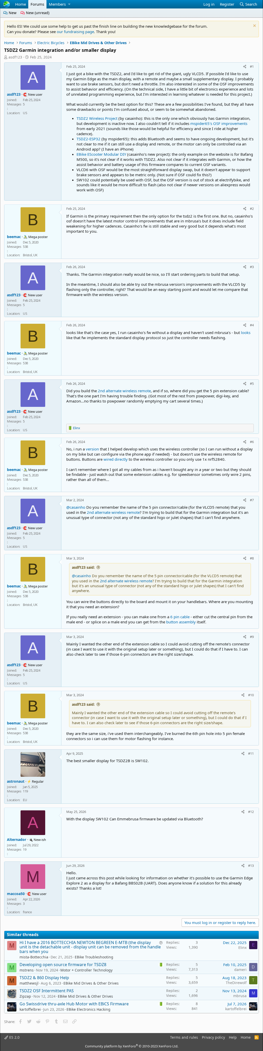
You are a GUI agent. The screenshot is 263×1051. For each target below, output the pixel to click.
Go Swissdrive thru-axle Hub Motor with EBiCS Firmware (74, 1004)
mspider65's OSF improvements (218, 123)
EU (25, 800)
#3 (252, 266)
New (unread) (37, 12)
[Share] (244, 66)
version (93, 448)
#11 (251, 753)
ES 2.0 (14, 1037)
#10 (251, 695)
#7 (252, 500)
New (12, 12)
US (25, 113)
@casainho (75, 507)
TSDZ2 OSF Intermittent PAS (47, 991)
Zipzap (25, 996)
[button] (69, 4)
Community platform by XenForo (131, 1046)
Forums (37, 4)
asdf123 (15, 57)
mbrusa (240, 995)
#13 (251, 865)
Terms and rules (184, 1037)
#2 (252, 208)
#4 (252, 325)
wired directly (116, 459)
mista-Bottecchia (34, 957)
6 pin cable (180, 616)
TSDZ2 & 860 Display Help (44, 977)
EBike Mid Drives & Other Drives (91, 983)
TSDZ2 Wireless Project (97, 118)
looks (245, 332)
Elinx (242, 947)
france (27, 912)
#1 (252, 66)
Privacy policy (213, 1037)
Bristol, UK (30, 255)
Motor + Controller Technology (86, 970)
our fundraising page (75, 31)
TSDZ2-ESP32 (88, 138)
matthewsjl (29, 983)
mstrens (27, 970)
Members (57, 4)
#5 (252, 383)
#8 (252, 558)
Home (20, 4)
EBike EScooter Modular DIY (101, 154)
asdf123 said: (83, 567)
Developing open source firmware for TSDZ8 (63, 964)
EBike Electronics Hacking (88, 1009)
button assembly (181, 621)
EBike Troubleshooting (94, 957)
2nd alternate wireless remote (124, 390)
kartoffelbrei (30, 1009)
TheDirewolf (236, 982)
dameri (240, 969)
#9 (252, 636)
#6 (252, 441)
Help (233, 1037)
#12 (251, 811)
